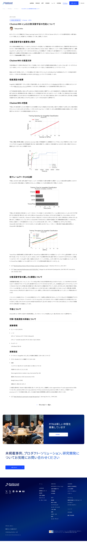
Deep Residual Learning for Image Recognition (26, 396)
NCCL (37, 74)
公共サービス (54, 514)
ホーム (4, 8)
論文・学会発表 (71, 515)
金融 (52, 511)
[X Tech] (10, 492)
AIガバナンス (42, 497)
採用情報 (70, 484)
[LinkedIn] (13, 491)
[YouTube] (20, 491)
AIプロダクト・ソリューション (57, 486)
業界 (52, 497)
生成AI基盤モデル (55, 488)
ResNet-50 (56, 84)
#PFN (29, 20)
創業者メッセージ (43, 490)
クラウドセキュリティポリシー (10, 532)
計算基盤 (53, 491)
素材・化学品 (54, 502)
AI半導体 (53, 493)
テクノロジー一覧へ (45, 405)
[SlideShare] (23, 491)
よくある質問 (70, 488)
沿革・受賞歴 (42, 495)
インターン (70, 493)
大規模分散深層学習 (15, 20)
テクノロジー (16, 8)
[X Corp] (6, 492)
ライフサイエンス (54, 504)
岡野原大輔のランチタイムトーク (75, 500)
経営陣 (40, 493)
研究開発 (70, 512)
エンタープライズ (54, 518)
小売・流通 (53, 509)
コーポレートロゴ (43, 500)
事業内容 (53, 484)
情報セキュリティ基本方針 (10, 529)
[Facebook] (17, 491)
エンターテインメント (55, 507)
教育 (52, 516)
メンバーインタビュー (72, 491)
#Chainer (24, 20)
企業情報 (41, 488)
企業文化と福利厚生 (72, 486)
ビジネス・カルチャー (72, 504)
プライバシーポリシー (9, 525)
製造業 (52, 500)
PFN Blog (10, 8)
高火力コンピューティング (21, 86)
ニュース (70, 509)
